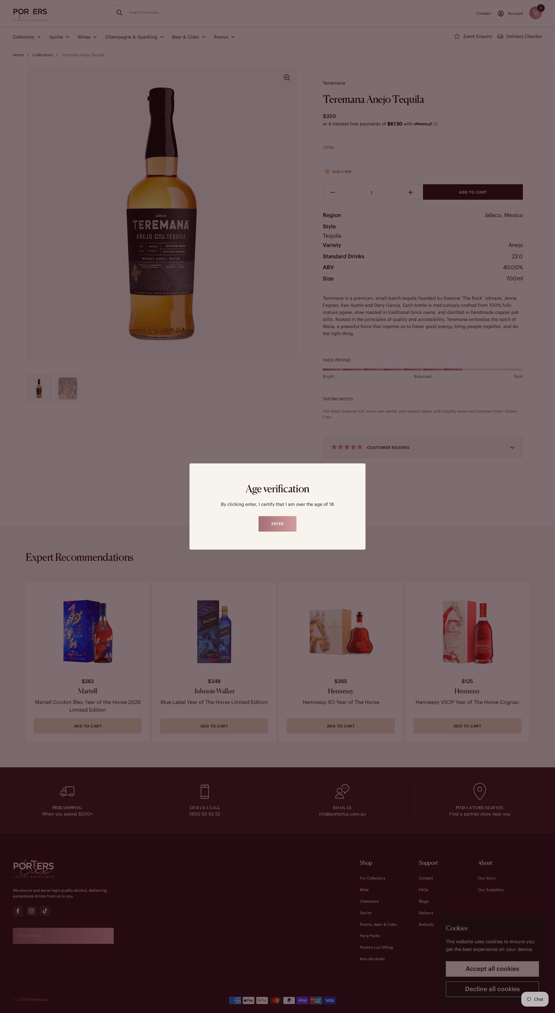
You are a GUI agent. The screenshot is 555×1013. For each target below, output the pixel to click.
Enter (277, 523)
